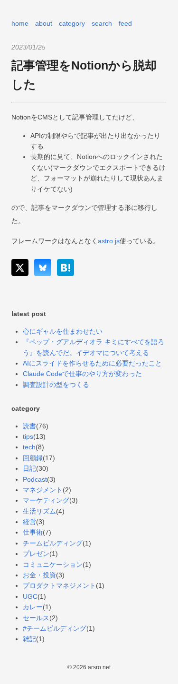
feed (125, 23)
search (102, 23)
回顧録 (33, 458)
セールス (36, 618)
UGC (30, 596)
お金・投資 (39, 575)
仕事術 (33, 532)
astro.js (109, 241)
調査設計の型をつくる (56, 384)
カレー (33, 607)
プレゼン (36, 553)
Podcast (35, 479)
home (19, 23)
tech (29, 447)
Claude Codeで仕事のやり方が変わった (82, 373)
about (43, 23)
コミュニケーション (53, 564)
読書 (29, 426)
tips (28, 436)
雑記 (29, 639)
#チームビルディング (54, 628)
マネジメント (43, 490)
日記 (29, 468)
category (72, 23)
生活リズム (39, 511)
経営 (29, 521)
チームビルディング (53, 543)
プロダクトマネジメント (59, 585)
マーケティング (46, 500)
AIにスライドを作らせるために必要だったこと (92, 363)
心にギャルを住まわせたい (63, 331)
